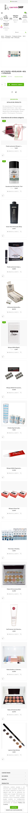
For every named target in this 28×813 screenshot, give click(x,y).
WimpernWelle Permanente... (14, 387)
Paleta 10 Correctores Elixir (14, 589)
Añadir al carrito (17, 84)
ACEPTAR (14, 807)
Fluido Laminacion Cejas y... (14, 267)
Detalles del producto (14, 102)
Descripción (14, 99)
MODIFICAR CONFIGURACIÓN (14, 810)
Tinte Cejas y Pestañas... (14, 548)
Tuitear (16, 92)
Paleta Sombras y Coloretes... (14, 669)
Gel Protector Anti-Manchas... (14, 629)
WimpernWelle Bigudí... (14, 347)
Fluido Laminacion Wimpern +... (14, 146)
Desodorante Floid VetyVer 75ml (14, 186)
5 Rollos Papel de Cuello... (14, 428)
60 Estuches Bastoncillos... (14, 307)
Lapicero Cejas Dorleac (14, 750)
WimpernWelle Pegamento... (14, 468)
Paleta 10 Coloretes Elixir (14, 710)
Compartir (12, 92)
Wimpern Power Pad (14, 508)
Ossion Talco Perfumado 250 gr (14, 226)
